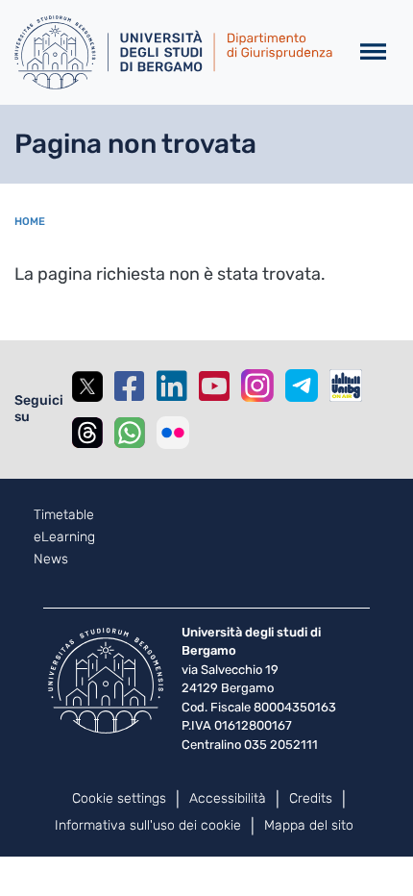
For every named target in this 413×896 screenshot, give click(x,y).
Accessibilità (227, 798)
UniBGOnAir (345, 385)
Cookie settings (119, 798)
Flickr (173, 432)
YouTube (214, 386)
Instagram (257, 385)
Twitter (87, 386)
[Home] (173, 52)
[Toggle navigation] (373, 52)
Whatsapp (129, 432)
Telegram (301, 385)
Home (29, 221)
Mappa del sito (308, 825)
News (51, 559)
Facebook (129, 386)
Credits (310, 798)
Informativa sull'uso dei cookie (148, 825)
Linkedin (172, 386)
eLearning (64, 537)
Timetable (64, 515)
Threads (87, 432)
